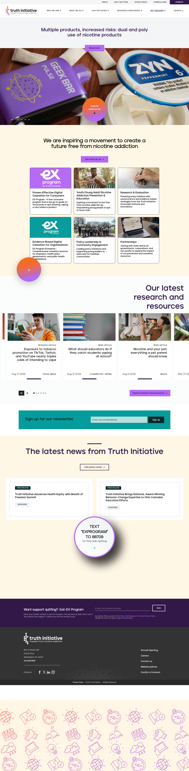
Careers (145, 656)
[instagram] (53, 672)
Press (105, 2)
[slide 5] (43, 393)
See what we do (93, 159)
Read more (94, 48)
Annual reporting (149, 650)
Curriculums (160, 2)
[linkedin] (48, 672)
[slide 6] (45, 393)
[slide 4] (41, 393)
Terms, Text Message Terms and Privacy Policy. (137, 616)
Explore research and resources (149, 393)
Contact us (146, 661)
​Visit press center (93, 467)
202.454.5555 (29, 661)
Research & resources (128, 11)
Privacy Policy (78, 682)
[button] (12, 119)
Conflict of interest (150, 672)
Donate (179, 2)
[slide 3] (38, 393)
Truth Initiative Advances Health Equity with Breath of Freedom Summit (49, 496)
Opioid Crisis (140, 2)
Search (177, 11)
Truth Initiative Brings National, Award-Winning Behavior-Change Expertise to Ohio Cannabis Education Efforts (135, 497)
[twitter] (44, 672)
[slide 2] (36, 393)
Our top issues (99, 11)
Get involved (157, 11)
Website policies (149, 667)
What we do (75, 11)
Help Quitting (121, 2)
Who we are (53, 11)
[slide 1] (34, 393)
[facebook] (39, 672)
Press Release (23, 488)
